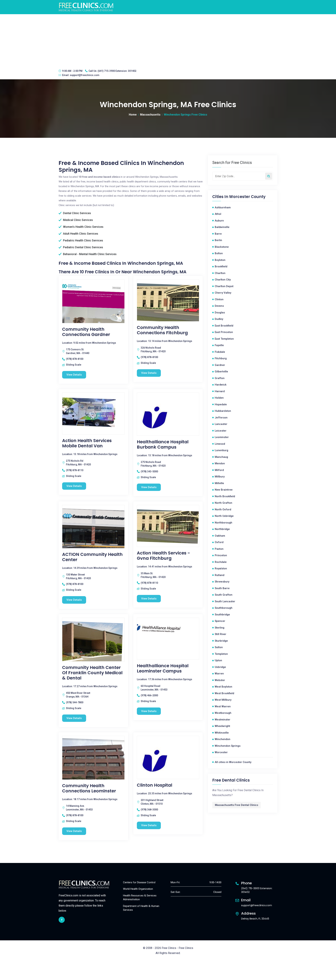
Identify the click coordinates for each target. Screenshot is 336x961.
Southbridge (222, 614)
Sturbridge (221, 640)
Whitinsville (222, 732)
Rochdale (221, 562)
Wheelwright (222, 726)
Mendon (220, 463)
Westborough (223, 712)
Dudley (219, 319)
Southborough (223, 607)
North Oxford (223, 509)
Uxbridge (220, 667)
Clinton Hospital (154, 785)
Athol (218, 214)
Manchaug (221, 457)
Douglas (220, 312)
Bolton (219, 253)
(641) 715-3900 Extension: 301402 (117, 71)
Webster (220, 680)
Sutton (219, 647)
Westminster (222, 719)
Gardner (220, 365)
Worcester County (247, 197)
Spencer (220, 621)
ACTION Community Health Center (92, 557)
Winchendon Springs (227, 745)
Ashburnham (223, 207)
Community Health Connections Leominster (89, 788)
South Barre (222, 588)
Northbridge (222, 529)
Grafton (220, 378)
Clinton (219, 299)
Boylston (220, 260)
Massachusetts (150, 114)
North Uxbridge (224, 516)
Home (133, 114)
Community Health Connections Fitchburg (162, 330)
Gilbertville (221, 371)
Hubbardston (223, 410)
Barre (218, 233)
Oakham (220, 535)
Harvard (220, 391)
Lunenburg (221, 450)
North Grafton (223, 502)
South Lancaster (225, 601)
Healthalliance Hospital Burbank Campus (162, 444)
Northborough (223, 522)
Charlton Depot (224, 286)
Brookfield (221, 266)
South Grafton (223, 594)
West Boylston (223, 686)
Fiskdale (220, 351)
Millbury (220, 476)
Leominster (222, 437)
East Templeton (224, 338)
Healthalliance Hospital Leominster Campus (162, 668)
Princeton (221, 555)
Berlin (218, 240)
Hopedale (221, 404)
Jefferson (221, 417)
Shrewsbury (222, 581)
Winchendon (222, 739)
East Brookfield (224, 325)
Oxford (219, 542)
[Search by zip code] (268, 176)
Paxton (219, 548)
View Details (74, 374)
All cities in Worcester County (233, 762)
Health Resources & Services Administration (139, 897)
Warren (219, 673)
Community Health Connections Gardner (86, 332)
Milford (219, 470)
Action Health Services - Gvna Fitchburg (163, 555)
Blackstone (222, 246)
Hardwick (220, 384)
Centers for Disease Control (139, 882)
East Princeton (224, 332)
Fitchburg (221, 358)
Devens (219, 305)
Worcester (221, 752)
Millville (219, 483)
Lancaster (221, 424)
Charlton (220, 273)
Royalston (221, 568)
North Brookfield (225, 496)
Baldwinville (222, 227)
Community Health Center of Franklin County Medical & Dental (92, 673)
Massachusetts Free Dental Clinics (236, 805)
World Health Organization (138, 888)
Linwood (220, 443)
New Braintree (224, 489)
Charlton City (223, 279)
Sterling (219, 627)
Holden (219, 397)
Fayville (219, 345)
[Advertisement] (168, 40)
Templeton (221, 653)
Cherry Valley (223, 292)
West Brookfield (224, 693)
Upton (218, 660)
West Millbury (223, 699)
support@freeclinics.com (84, 75)
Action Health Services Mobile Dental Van (87, 443)
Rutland (219, 575)
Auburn (219, 220)
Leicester (220, 430)
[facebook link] (62, 920)
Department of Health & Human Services (141, 908)
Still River (220, 634)
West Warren (223, 706)
